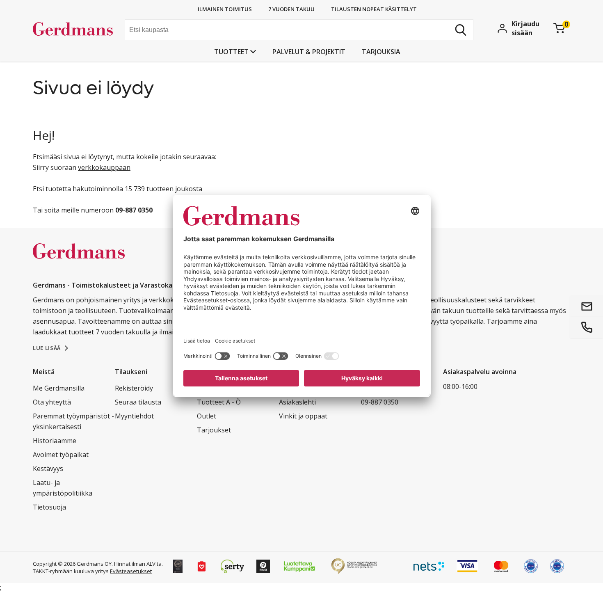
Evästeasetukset (131, 571)
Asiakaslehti (297, 402)
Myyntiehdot (134, 416)
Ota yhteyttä (52, 402)
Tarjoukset (214, 429)
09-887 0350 (379, 402)
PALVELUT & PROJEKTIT (308, 51)
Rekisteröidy (134, 388)
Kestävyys (48, 468)
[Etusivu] (76, 31)
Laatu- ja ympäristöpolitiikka (62, 488)
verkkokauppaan (104, 167)
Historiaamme (54, 440)
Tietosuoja (49, 507)
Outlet (206, 416)
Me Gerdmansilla (59, 388)
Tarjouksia (381, 51)
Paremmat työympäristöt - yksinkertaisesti (73, 421)
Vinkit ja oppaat (303, 416)
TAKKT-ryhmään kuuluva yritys (71, 571)
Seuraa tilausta (138, 402)
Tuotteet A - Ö (219, 402)
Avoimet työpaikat (61, 454)
